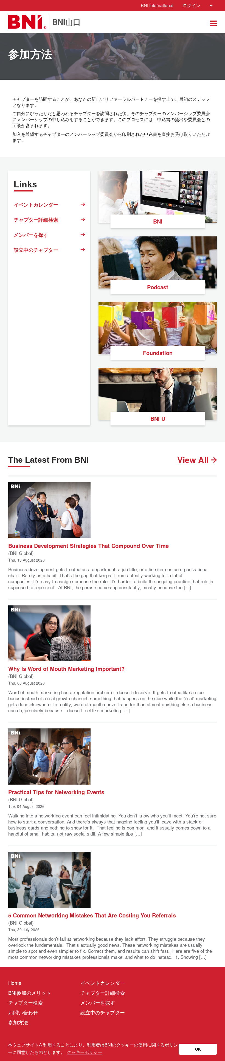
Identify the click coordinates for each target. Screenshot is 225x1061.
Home (14, 982)
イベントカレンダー (36, 204)
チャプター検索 (25, 1002)
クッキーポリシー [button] (84, 1052)
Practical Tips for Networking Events (56, 791)
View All (194, 460)
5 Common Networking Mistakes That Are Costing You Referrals (92, 915)
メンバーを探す (31, 234)
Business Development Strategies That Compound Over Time (88, 545)
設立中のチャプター (36, 249)
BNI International (157, 5)
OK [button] (198, 1049)
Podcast (157, 287)
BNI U (157, 418)
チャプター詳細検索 (36, 219)
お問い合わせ (23, 1012)
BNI (157, 221)
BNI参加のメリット (29, 992)
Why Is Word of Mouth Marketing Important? (66, 668)
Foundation (158, 353)
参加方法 (18, 1022)
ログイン (191, 5)
